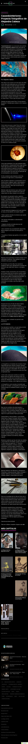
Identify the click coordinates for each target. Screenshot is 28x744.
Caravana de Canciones (14, 661)
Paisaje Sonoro (4, 713)
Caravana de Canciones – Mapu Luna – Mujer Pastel (17, 673)
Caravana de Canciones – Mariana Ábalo (18, 657)
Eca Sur (3, 686)
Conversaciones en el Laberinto (15, 684)
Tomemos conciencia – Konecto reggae (11, 635)
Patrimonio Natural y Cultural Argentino (9, 735)
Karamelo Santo (5, 689)
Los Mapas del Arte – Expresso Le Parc (6, 551)
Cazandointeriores (6, 46)
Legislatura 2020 (4, 721)
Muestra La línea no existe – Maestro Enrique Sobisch (5, 623)
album (9, 54)
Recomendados (9, 696)
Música (21, 661)
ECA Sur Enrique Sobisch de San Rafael (10, 630)
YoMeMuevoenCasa (5, 698)
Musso (13, 691)
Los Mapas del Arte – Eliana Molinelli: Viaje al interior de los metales (21, 551)
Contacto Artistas (4, 729)
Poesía (3, 696)
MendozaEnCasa (8, 24)
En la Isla (9, 686)
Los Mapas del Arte (5, 718)
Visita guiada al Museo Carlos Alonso (20, 598)
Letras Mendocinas (5, 727)
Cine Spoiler (4, 684)
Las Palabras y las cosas (15, 689)
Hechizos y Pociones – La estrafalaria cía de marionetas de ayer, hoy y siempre (7, 575)
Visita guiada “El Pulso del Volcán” (20, 574)
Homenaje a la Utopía (16, 686)
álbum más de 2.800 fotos (17, 316)
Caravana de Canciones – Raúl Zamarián (17, 665)
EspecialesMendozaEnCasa (7, 708)
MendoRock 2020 (4, 710)
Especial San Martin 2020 (6, 716)
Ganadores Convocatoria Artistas (8, 732)
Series (15, 696)
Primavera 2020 (4, 737)
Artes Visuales (4, 12)
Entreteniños (3, 724)
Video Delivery (21, 696)
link (24, 524)
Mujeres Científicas (6, 691)
